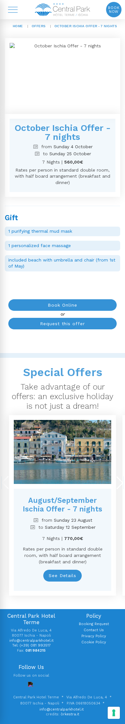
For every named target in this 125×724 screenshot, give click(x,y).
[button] (5, 482)
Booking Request (94, 624)
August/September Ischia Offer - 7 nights (62, 504)
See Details (63, 575)
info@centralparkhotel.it (31, 641)
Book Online (62, 305)
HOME (18, 26)
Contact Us (94, 630)
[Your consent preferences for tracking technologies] (114, 713)
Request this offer (62, 323)
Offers (39, 26)
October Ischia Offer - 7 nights (85, 26)
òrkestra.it (70, 714)
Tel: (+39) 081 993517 (31, 645)
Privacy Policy (93, 636)
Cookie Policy (93, 642)
